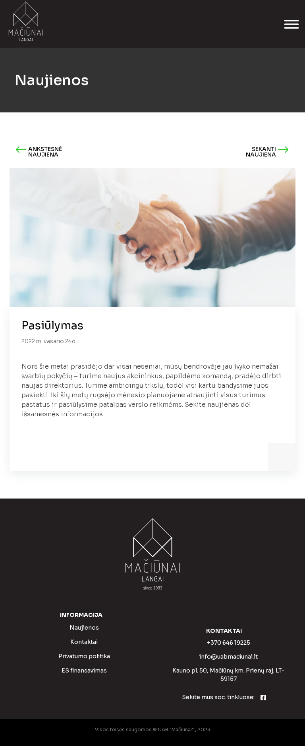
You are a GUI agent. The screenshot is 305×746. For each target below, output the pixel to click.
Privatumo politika (84, 656)
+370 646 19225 (228, 642)
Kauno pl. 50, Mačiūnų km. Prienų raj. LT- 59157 (228, 674)
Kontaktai (84, 642)
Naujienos (84, 627)
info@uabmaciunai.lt (228, 656)
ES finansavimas (84, 670)
